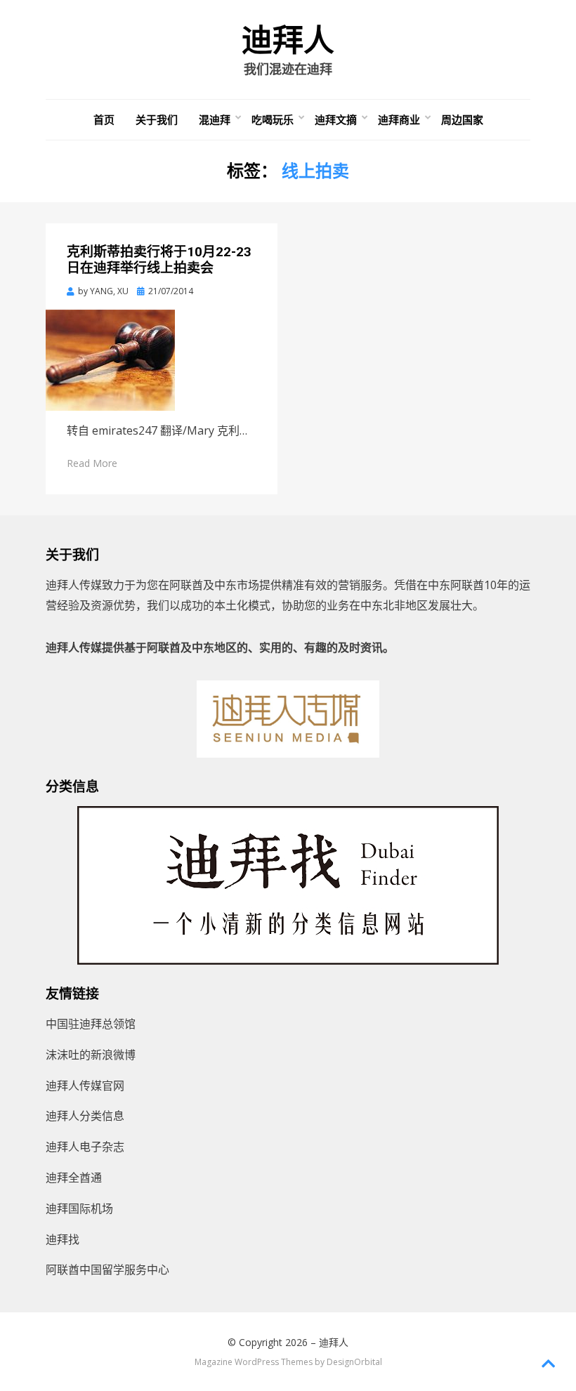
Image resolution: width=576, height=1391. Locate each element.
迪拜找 (62, 1239)
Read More (92, 463)
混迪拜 (214, 119)
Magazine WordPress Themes (254, 1362)
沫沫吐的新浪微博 (91, 1054)
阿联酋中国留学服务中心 (107, 1269)
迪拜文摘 (336, 119)
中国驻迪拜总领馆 (91, 1023)
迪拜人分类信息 (85, 1115)
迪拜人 (288, 40)
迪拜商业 (399, 119)
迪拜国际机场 (79, 1208)
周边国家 (462, 119)
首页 (103, 119)
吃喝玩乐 (272, 119)
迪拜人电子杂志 (85, 1146)
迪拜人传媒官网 (85, 1085)
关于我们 (157, 119)
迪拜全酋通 (74, 1177)
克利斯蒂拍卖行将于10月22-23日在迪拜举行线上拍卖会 (159, 260)
